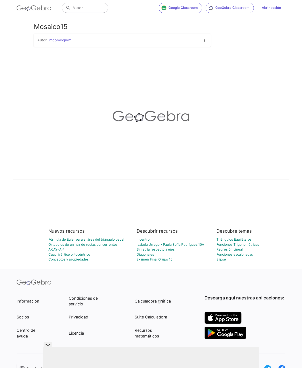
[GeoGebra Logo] (34, 8)
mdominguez (60, 40)
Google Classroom (183, 8)
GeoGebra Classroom (232, 8)
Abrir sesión (271, 8)
